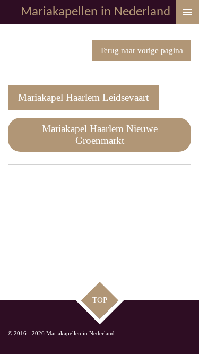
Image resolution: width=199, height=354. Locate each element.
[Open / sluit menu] (187, 12)
